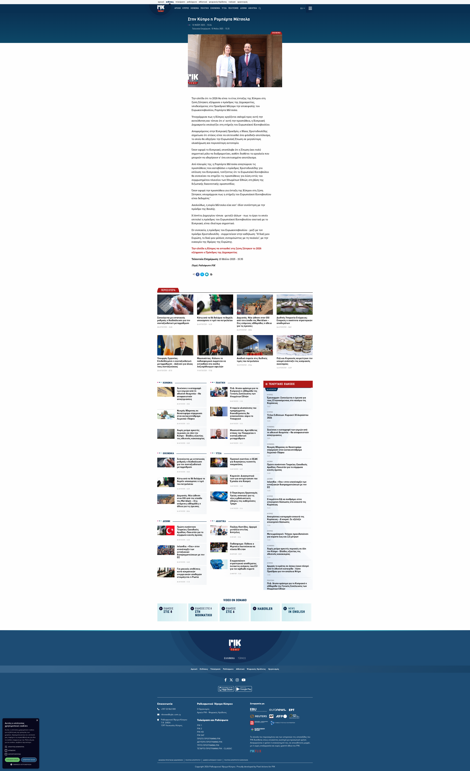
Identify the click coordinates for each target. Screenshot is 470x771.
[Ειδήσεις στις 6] (234, 612)
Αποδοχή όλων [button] (12, 760)
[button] (6, 746)
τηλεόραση (180, 2)
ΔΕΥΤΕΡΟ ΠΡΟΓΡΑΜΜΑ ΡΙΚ (209, 742)
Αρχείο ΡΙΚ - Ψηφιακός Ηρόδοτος (212, 713)
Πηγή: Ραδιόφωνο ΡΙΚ (203, 265)
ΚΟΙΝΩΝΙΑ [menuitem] (195, 8)
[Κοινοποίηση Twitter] (202, 274)
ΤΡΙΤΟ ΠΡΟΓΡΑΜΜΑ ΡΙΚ (208, 745)
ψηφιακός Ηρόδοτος (218, 2)
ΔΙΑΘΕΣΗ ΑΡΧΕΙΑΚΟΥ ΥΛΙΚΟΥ (212, 760)
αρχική (161, 2)
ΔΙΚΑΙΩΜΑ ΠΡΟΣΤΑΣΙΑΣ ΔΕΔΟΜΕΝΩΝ (171, 760)
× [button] (37, 720)
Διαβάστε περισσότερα (23, 742)
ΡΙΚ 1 (199, 725)
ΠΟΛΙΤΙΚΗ (220, 383)
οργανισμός (242, 2)
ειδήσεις (170, 2)
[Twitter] (231, 680)
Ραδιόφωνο (228, 669)
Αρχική (194, 669)
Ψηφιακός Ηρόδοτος (256, 669)
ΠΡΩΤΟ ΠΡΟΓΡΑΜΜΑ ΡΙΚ (208, 739)
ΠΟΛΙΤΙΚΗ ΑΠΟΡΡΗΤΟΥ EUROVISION (236, 760)
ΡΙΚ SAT (200, 735)
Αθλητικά (240, 669)
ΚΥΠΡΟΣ (270, 395)
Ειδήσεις (204, 669)
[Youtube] (244, 680)
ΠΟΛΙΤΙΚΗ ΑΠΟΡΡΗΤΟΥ (192, 760)
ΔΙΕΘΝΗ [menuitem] (243, 8)
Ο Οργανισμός (203, 709)
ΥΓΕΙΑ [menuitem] (224, 8)
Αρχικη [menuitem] (178, 8)
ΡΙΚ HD (200, 732)
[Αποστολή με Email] (207, 274)
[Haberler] (265, 612)
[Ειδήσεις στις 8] (172, 612)
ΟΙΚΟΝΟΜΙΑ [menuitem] (215, 8)
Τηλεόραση (215, 669)
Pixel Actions (262, 767)
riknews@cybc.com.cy (171, 715)
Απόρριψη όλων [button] (29, 760)
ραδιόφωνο (192, 2)
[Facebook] (226, 680)
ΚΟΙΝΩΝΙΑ (167, 383)
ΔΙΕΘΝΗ (166, 521)
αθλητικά (203, 2)
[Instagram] (237, 680)
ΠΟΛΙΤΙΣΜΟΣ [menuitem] (233, 8)
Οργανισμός (273, 669)
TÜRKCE (242, 658)
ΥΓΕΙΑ (219, 453)
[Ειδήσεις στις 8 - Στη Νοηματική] (203, 612)
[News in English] (296, 612)
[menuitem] (260, 8)
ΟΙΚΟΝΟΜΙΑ (276, 33)
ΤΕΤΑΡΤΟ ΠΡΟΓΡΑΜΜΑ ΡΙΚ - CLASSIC (214, 749)
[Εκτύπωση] (210, 274)
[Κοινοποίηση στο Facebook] (198, 274)
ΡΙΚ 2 (199, 729)
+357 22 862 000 (168, 709)
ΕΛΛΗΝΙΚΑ (229, 658)
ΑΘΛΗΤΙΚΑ (221, 521)
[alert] (20, 743)
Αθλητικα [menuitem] (252, 8)
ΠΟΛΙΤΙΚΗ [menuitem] (205, 8)
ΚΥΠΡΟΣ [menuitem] (185, 8)
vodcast (232, 2)
